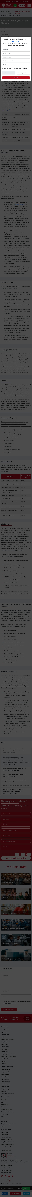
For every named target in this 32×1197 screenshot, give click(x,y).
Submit (16, 77)
